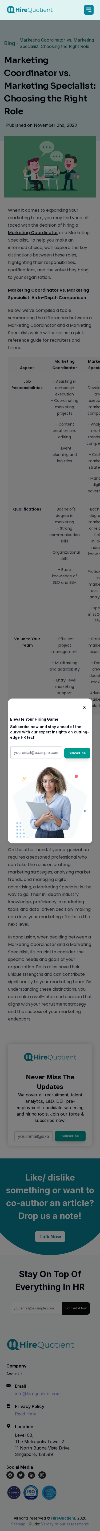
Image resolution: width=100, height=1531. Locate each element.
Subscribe (77, 753)
